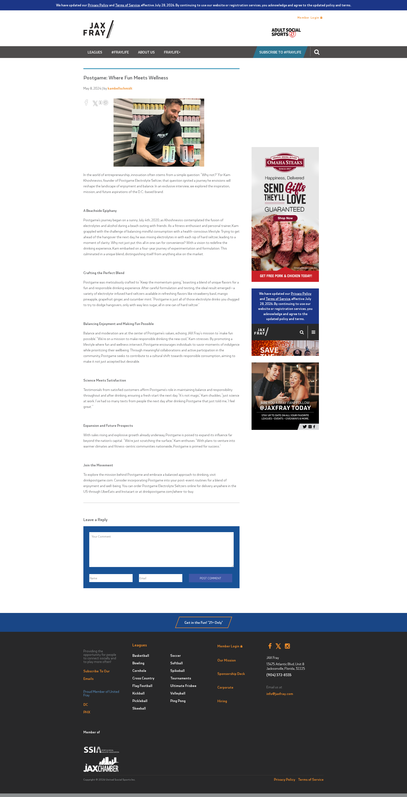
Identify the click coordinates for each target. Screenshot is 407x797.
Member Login (308, 17)
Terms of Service (127, 5)
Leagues (95, 52)
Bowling (138, 663)
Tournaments (180, 678)
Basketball (140, 655)
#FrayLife (120, 52)
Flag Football (142, 685)
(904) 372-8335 (278, 675)
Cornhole (139, 670)
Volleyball (177, 693)
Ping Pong (178, 700)
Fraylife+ (172, 52)
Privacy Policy (98, 5)
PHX (86, 712)
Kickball (138, 693)
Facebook (269, 646)
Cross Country (143, 678)
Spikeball (177, 670)
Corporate (225, 687)
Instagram (287, 646)
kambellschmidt (120, 88)
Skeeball (139, 708)
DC (85, 704)
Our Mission (226, 660)
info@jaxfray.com (279, 693)
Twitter (278, 646)
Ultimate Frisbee (183, 685)
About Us (146, 52)
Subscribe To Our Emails (96, 675)
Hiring (222, 700)
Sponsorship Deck (231, 673)
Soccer (175, 655)
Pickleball (139, 700)
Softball (176, 663)
